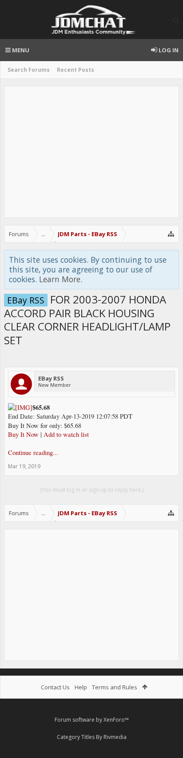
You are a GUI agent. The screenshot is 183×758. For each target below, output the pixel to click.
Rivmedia (115, 737)
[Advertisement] (91, 152)
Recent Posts (75, 70)
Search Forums (29, 70)
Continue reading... (33, 452)
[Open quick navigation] (171, 233)
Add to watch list (66, 434)
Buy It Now (23, 434)
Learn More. (60, 279)
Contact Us (55, 687)
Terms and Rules (114, 687)
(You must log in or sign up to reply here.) (91, 490)
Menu (20, 50)
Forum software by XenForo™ (92, 719)
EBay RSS (51, 378)
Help (81, 687)
